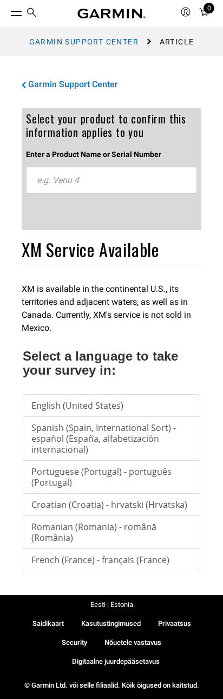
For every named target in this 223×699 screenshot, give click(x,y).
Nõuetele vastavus (132, 642)
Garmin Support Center (84, 41)
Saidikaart (48, 623)
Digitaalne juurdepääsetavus (116, 661)
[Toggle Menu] (6, 11)
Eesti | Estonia (111, 604)
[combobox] (111, 180)
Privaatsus (174, 623)
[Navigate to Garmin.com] (111, 13)
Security (74, 642)
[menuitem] (32, 14)
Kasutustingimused (111, 623)
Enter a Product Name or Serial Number (93, 154)
